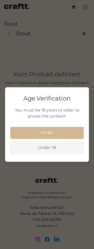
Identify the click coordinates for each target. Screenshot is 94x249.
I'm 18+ (47, 132)
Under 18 (47, 147)
